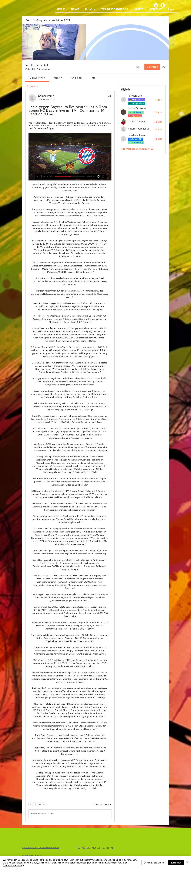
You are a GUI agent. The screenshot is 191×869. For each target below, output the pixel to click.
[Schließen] (187, 862)
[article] (70, 456)
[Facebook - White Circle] (162, 5)
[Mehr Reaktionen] (41, 804)
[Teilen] (109, 96)
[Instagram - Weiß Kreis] (156, 5)
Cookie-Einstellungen (154, 862)
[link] (37, 77)
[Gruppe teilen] (164, 67)
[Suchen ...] (138, 67)
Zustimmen (176, 862)
